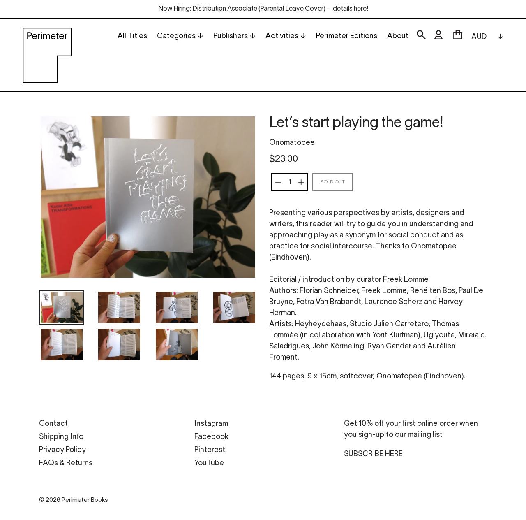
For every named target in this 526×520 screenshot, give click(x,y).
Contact (53, 423)
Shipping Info (61, 437)
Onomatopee (292, 142)
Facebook (211, 437)
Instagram (211, 423)
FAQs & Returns (65, 463)
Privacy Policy (62, 450)
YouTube (209, 463)
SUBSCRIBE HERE (373, 454)
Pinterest (209, 450)
